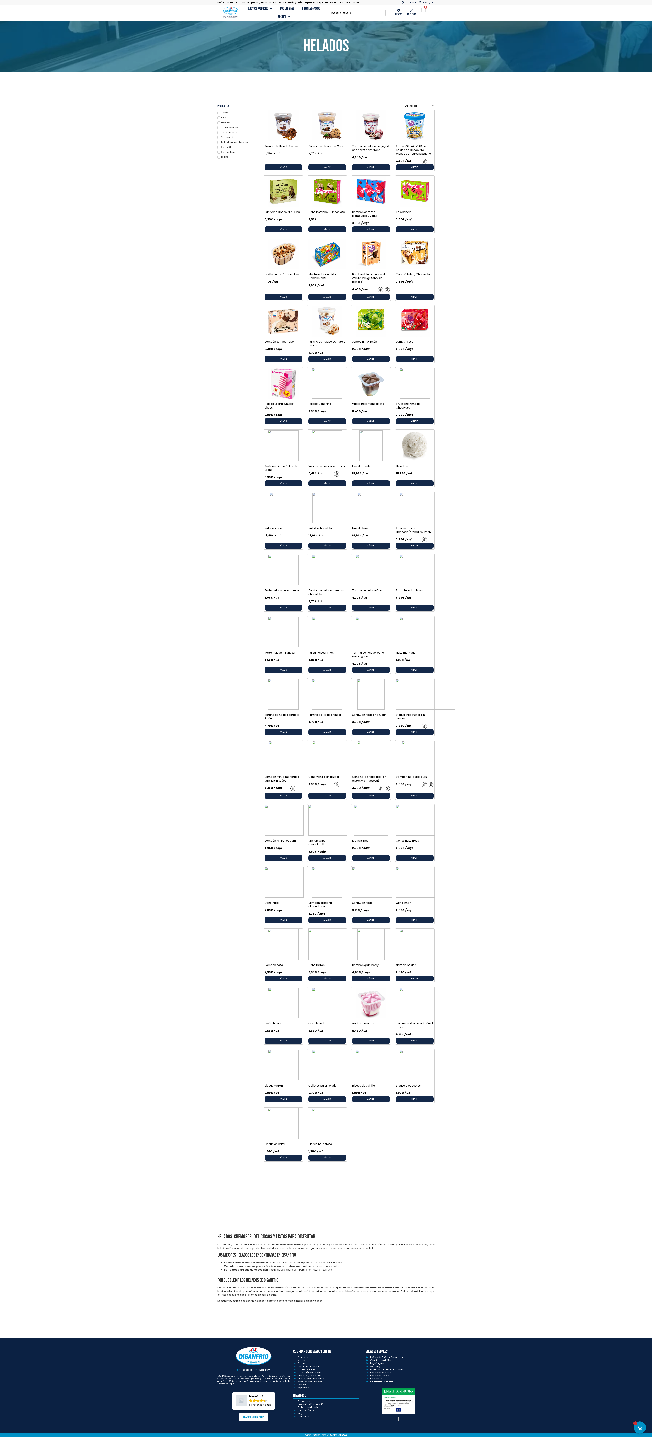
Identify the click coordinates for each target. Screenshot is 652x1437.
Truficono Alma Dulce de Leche (281, 468)
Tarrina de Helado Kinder (324, 715)
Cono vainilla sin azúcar (323, 777)
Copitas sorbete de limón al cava (414, 1025)
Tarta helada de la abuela (282, 590)
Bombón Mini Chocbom (280, 841)
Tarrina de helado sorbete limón (282, 716)
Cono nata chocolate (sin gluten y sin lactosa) (369, 779)
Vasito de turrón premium (282, 274)
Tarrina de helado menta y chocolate (326, 592)
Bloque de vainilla (363, 1086)
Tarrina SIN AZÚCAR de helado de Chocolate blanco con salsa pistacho (413, 150)
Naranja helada (406, 965)
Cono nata (272, 903)
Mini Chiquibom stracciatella (318, 842)
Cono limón (403, 903)
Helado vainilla (361, 466)
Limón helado (273, 1023)
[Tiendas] (398, 10)
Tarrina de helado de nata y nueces (326, 343)
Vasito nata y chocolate (368, 404)
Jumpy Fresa (404, 342)
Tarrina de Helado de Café (325, 146)
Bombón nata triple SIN (411, 777)
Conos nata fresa (407, 841)
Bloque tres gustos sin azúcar (410, 716)
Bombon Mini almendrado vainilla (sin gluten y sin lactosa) (369, 278)
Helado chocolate (320, 528)
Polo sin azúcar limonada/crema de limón (413, 530)
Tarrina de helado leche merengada (368, 654)
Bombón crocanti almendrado (320, 904)
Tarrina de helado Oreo (367, 590)
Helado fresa (360, 528)
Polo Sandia (403, 212)
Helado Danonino (319, 404)
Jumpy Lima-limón (364, 342)
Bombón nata (274, 965)
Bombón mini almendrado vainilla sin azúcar (282, 779)
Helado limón (273, 528)
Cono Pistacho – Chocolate (326, 212)
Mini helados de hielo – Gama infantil (323, 276)
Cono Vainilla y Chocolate (413, 274)
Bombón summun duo (279, 342)
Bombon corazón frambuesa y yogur (364, 214)
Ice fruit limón (361, 841)
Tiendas (398, 14)
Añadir (283, 167)
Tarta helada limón (321, 653)
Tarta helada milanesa (280, 653)
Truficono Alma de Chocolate (408, 406)
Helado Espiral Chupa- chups (279, 406)
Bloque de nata (275, 1144)
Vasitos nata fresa (364, 1023)
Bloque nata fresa (320, 1144)
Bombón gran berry (365, 965)
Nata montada (405, 653)
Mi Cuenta (411, 14)
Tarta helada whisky (409, 590)
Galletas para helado (322, 1086)
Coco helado (316, 1023)
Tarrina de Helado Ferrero (282, 146)
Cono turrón (316, 965)
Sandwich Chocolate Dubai (282, 212)
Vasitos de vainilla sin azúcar (327, 466)
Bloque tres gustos (408, 1086)
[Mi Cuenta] (411, 10)
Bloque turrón (274, 1086)
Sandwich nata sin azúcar (369, 715)
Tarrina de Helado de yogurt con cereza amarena (371, 148)
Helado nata (404, 466)
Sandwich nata (362, 903)
